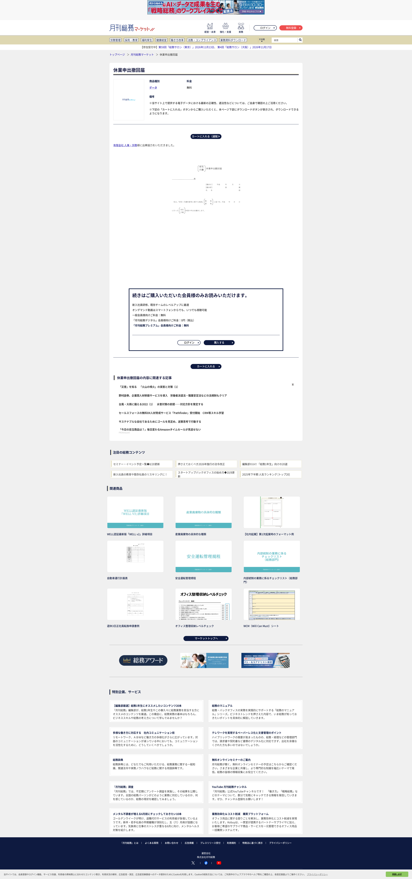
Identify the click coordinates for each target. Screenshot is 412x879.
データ (153, 87)
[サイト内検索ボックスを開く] (300, 40)
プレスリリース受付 (210, 842)
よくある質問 (151, 842)
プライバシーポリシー (280, 842)
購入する (219, 342)
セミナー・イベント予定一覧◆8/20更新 (136, 464)
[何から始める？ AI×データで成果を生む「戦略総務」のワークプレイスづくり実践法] (206, 13)
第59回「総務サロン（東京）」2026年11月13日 (186, 47)
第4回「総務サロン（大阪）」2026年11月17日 (244, 47)
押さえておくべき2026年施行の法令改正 (201, 464)
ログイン (265, 28)
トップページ (117, 54)
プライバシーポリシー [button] (317, 874)
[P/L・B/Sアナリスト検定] (265, 667)
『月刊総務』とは (129, 842)
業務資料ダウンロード (233, 40)
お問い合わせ (171, 842)
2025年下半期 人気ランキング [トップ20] (266, 474)
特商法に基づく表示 (252, 842)
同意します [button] (397, 874)
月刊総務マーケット (142, 54)
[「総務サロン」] (204, 667)
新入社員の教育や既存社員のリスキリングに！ (140, 474)
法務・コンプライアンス (202, 40)
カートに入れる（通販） (206, 136)
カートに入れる (206, 366)
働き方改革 (177, 40)
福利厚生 (147, 40)
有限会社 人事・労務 (125, 145)
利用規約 (231, 842)
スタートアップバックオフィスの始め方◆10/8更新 (206, 474)
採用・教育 (131, 40)
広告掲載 (189, 842)
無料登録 (291, 28)
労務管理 (115, 40)
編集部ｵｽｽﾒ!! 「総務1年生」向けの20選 (264, 464)
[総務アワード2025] (143, 667)
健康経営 (161, 40)
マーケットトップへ (206, 638)
